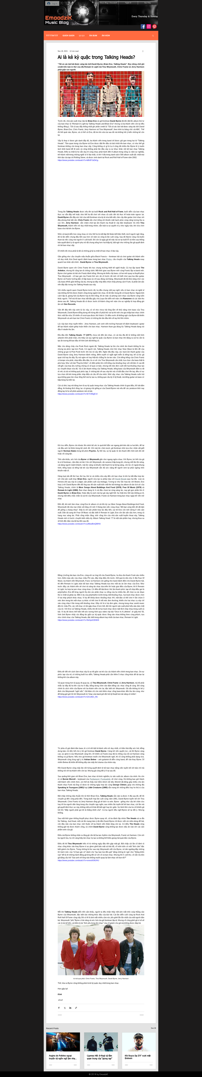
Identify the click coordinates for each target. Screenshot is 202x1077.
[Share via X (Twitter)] (64, 1008)
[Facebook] (143, 26)
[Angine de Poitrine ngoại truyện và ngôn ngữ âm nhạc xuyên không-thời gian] (63, 1041)
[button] (153, 35)
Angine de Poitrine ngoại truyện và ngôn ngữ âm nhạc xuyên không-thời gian (62, 1057)
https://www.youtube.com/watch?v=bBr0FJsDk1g (78, 160)
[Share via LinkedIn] (70, 1008)
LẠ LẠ (82, 35)
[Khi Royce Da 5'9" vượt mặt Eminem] (139, 1041)
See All (153, 1028)
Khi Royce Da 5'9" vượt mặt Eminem (138, 1057)
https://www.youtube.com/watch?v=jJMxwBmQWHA (79, 524)
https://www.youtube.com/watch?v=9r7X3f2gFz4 (77, 394)
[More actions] (142, 51)
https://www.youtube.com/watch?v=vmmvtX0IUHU (78, 860)
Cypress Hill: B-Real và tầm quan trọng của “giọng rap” (99, 1057)
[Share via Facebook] (59, 1008)
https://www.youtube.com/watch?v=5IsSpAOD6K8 (78, 620)
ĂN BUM (93, 35)
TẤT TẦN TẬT (52, 35)
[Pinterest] (154, 26)
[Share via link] (76, 1008)
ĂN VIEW (106, 35)
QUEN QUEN (68, 35)
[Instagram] (148, 26)
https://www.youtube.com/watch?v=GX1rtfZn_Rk (78, 697)
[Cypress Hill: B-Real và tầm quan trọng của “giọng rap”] (101, 1041)
